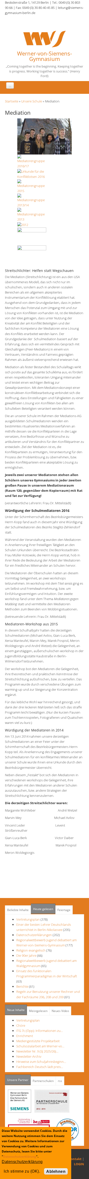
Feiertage (63, 910)
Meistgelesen (38, 1011)
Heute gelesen (43, 909)
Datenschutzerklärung (19, 1156)
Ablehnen (56, 1171)
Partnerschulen (43, 1081)
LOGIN (79, 1164)
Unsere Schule (31, 101)
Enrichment (24, 1036)
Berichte (22, 986)
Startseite (11, 101)
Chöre (20, 1025)
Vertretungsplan (28, 919)
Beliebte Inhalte (18, 910)
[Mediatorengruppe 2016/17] (44, 136)
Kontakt (75, 1159)
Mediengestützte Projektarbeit (38, 1041)
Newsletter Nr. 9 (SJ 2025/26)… (37, 1051)
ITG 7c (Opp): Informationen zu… (39, 1030)
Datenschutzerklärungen (34, 935)
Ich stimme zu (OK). (22, 1171)
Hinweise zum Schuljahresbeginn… (41, 1061)
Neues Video (60, 1011)
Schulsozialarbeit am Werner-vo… (40, 1046)
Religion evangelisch (30, 950)
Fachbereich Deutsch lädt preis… (39, 1067)
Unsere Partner (19, 1080)
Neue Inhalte (16, 1010)
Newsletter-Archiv (28, 1056)
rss (60, 1081)
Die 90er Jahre (26, 955)
